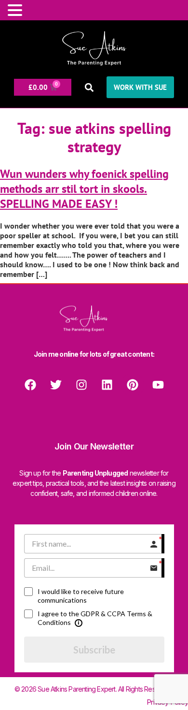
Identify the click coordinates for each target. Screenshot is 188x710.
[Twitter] (55, 384)
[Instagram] (81, 384)
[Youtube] (158, 384)
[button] (89, 87)
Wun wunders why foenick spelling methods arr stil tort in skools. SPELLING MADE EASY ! (84, 188)
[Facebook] (30, 384)
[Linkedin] (107, 384)
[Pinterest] (132, 384)
